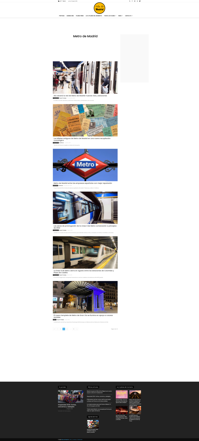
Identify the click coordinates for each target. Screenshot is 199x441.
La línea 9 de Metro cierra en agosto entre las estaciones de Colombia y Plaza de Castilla (84, 272)
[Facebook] (132, 1)
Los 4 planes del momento (94, 15)
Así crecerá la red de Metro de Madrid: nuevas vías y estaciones (80, 96)
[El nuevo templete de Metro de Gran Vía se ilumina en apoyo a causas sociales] (85, 297)
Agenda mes (70, 15)
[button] (130, 1)
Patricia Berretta (62, 408)
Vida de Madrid (65, 439)
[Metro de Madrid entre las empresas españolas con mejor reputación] (85, 165)
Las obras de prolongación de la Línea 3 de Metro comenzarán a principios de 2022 (85, 227)
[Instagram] (135, 1)
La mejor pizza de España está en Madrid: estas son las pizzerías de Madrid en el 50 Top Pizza (134, 418)
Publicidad (80, 439)
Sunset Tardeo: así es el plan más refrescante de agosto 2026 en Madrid (121, 401)
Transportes (55, 98)
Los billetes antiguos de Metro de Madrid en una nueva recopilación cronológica (82, 139)
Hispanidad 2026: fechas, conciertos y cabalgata (67, 406)
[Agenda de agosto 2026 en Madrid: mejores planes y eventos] (93, 424)
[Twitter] (140, 1)
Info (71, 439)
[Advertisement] (85, 50)
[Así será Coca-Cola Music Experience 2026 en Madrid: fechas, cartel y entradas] (122, 410)
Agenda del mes (93, 417)
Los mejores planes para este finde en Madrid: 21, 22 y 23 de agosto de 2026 (99, 405)
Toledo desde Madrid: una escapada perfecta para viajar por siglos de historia (99, 410)
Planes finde (80, 15)
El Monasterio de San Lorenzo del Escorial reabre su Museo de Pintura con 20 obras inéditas (99, 400)
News (120, 15)
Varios (54, 319)
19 (73, 329)
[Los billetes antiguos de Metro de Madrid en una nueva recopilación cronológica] (85, 120)
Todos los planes (109, 15)
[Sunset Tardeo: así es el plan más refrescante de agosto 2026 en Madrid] (122, 394)
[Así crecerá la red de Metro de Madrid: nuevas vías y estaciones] (85, 77)
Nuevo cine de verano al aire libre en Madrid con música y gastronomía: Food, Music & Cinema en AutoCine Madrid (135, 402)
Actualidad (55, 185)
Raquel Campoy (62, 98)
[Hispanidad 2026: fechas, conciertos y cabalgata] (70, 396)
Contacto (128, 15)
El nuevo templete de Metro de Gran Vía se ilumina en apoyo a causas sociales (83, 316)
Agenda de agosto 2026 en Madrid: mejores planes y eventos (92, 431)
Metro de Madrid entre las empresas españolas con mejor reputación (83, 183)
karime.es (61, 142)
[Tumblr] (137, 1)
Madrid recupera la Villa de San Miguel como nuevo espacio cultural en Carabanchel (99, 391)
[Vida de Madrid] (99, 8)
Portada (61, 15)
